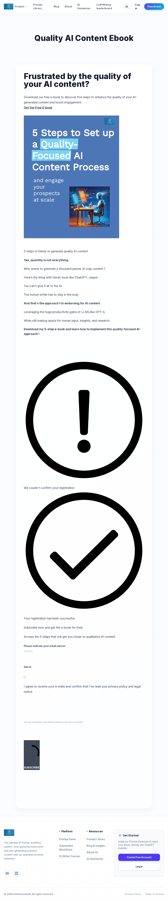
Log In (139, 866)
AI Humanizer (84, 6)
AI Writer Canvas (69, 856)
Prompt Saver (67, 839)
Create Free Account (139, 857)
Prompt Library (37, 6)
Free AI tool (154, 6)
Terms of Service (154, 894)
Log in (137, 6)
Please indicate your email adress (44, 646)
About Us (92, 852)
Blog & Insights (96, 845)
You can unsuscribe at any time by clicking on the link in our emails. (54, 722)
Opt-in (27, 667)
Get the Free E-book (38, 107)
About (68, 6)
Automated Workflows (66, 847)
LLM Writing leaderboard (104, 6)
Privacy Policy (133, 894)
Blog (56, 6)
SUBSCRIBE (32, 767)
